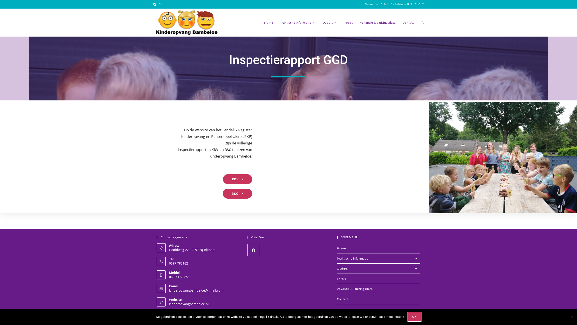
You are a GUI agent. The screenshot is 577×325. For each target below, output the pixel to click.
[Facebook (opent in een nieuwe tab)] (155, 4)
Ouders (342, 269)
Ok (414, 316)
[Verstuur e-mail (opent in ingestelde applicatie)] (161, 4)
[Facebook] (253, 250)
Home (341, 248)
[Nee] (571, 317)
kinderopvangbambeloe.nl (189, 304)
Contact (342, 299)
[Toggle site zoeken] (422, 22)
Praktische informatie (353, 258)
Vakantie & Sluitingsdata (355, 289)
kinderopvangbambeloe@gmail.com (196, 290)
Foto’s (341, 279)
